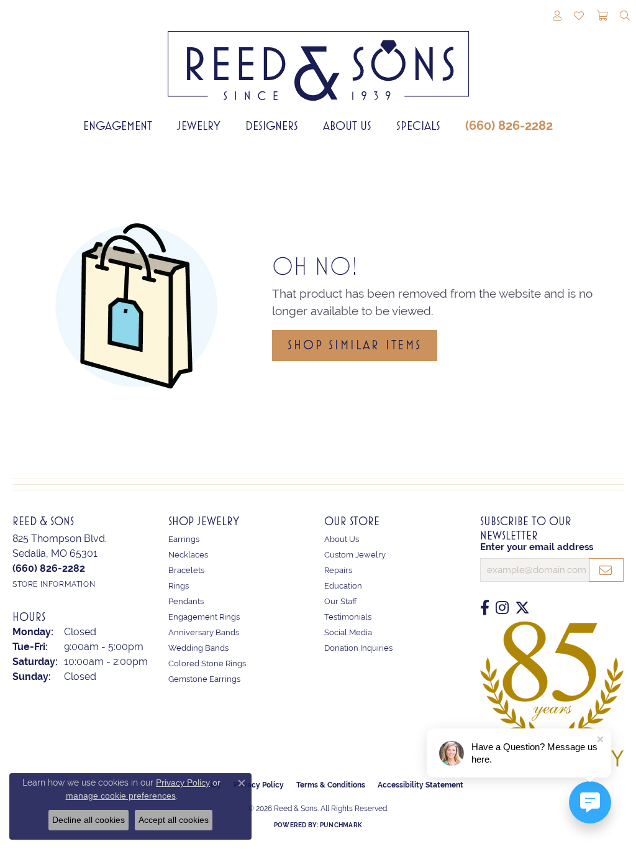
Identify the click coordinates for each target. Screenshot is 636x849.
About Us (347, 125)
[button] (557, 16)
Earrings (183, 539)
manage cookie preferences (121, 796)
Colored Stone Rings (207, 663)
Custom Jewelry (355, 554)
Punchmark (341, 825)
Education (343, 585)
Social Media (348, 632)
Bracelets (186, 570)
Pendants (186, 601)
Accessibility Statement (420, 785)
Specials (418, 125)
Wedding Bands (198, 648)
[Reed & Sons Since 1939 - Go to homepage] (318, 56)
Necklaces (188, 554)
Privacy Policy (183, 782)
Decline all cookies (88, 820)
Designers (271, 125)
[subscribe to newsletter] (606, 570)
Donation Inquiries (358, 648)
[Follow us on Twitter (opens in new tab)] (522, 607)
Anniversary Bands (203, 632)
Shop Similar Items (354, 344)
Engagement (117, 125)
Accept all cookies (174, 820)
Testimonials (347, 617)
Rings (178, 585)
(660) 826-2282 (509, 125)
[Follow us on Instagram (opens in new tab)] (502, 607)
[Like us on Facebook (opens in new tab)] (484, 607)
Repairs (338, 570)
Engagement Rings (204, 617)
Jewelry (198, 125)
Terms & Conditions (330, 785)
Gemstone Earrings (204, 679)
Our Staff (340, 601)
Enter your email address (536, 547)
